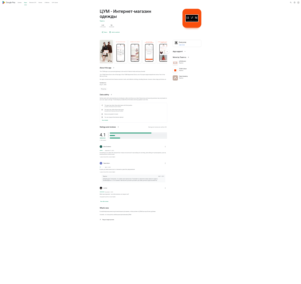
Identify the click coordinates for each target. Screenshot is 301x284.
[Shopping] (103, 89)
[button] (106, 51)
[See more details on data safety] (105, 120)
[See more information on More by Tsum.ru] (188, 57)
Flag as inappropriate (107, 219)
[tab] (19, 2)
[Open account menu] (298, 2)
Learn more (182, 45)
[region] (131, 26)
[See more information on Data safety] (111, 94)
